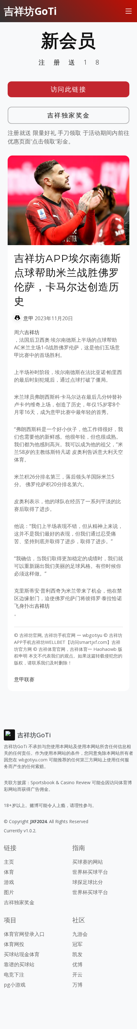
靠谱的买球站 (19, 964)
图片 (9, 892)
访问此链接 (69, 89)
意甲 (28, 318)
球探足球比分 (87, 882)
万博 (77, 984)
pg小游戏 (14, 984)
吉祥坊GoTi (30, 11)
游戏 (9, 882)
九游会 (80, 934)
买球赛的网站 (87, 861)
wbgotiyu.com (32, 760)
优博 (77, 964)
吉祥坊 (32, 332)
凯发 (77, 954)
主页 (9, 861)
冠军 (77, 944)
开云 (77, 974)
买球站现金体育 (22, 954)
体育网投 (14, 944)
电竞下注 (14, 974)
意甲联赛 (24, 679)
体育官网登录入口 (24, 934)
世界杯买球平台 (90, 871)
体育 (9, 871)
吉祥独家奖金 (68, 115)
